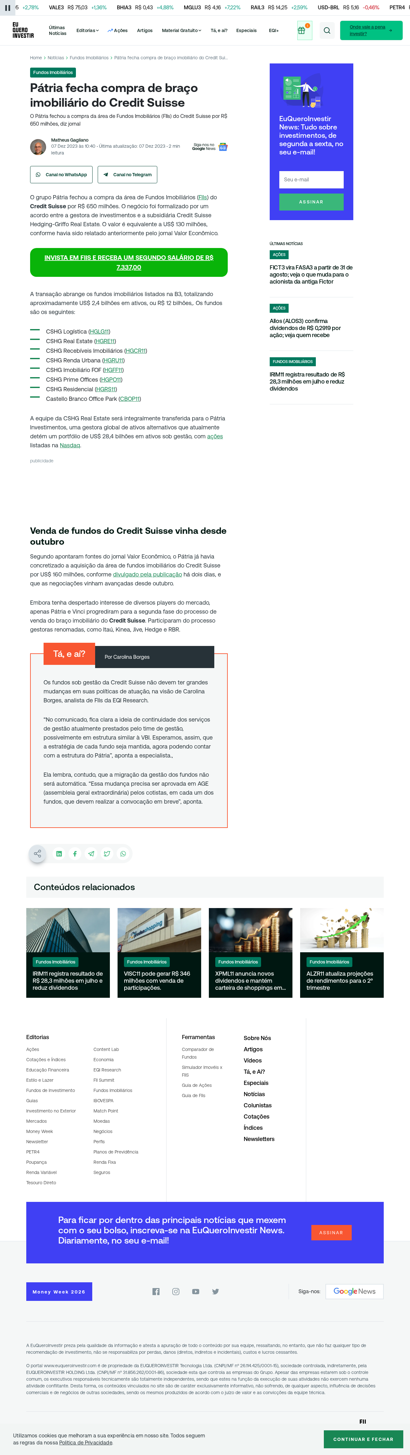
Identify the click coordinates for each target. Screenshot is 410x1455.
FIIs (203, 197)
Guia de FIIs (193, 1095)
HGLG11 (99, 331)
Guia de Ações (197, 1085)
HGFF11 (113, 370)
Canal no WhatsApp (66, 174)
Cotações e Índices (46, 1059)
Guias (32, 1100)
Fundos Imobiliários (89, 57)
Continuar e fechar (363, 1439)
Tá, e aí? (219, 30)
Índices (253, 1127)
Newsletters (259, 1139)
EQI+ (274, 30)
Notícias (56, 57)
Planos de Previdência (116, 1151)
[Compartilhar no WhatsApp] (123, 853)
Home (36, 57)
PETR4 (32, 1151)
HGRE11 (105, 341)
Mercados (36, 1121)
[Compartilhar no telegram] (91, 853)
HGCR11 (135, 350)
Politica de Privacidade (85, 1443)
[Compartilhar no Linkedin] (59, 853)
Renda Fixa (105, 1162)
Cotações (256, 1116)
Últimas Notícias (57, 30)
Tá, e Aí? (254, 1071)
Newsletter (37, 1141)
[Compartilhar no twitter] (107, 853)
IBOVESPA (103, 1100)
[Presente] (305, 30)
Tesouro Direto (41, 1182)
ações (215, 436)
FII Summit (104, 1080)
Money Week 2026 (59, 1291)
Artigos (145, 30)
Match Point (106, 1110)
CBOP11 (129, 398)
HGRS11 (105, 389)
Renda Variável (41, 1172)
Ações (32, 1049)
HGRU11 (113, 360)
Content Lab (106, 1049)
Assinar (311, 201)
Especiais (246, 30)
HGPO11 (111, 379)
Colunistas (258, 1105)
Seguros (102, 1172)
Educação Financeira (47, 1069)
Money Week (39, 1131)
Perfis (99, 1141)
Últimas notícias (286, 244)
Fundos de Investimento (50, 1090)
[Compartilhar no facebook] (75, 853)
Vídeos (253, 1060)
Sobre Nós (257, 1038)
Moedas (102, 1121)
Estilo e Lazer (39, 1080)
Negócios (103, 1131)
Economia (104, 1059)
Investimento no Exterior (51, 1110)
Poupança (36, 1162)
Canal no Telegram (132, 174)
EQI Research (107, 1069)
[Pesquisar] (327, 30)
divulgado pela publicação (147, 574)
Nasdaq (70, 445)
